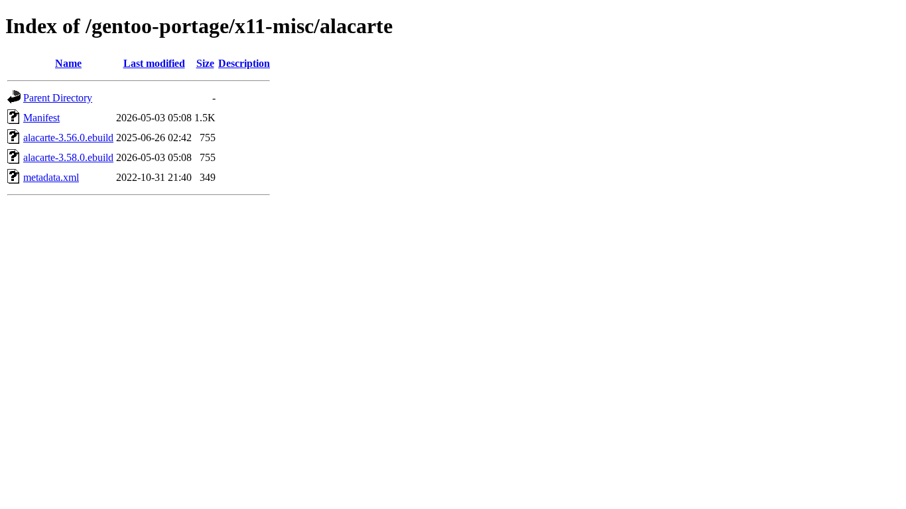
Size (205, 63)
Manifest (41, 117)
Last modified (154, 63)
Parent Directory (57, 97)
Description (244, 63)
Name (68, 63)
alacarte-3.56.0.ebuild (68, 137)
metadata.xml (51, 177)
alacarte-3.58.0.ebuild (68, 157)
